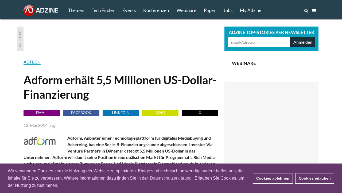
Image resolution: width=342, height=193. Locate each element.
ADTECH (32, 61)
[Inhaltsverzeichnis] (314, 10)
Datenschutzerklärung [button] (171, 178)
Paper (210, 10)
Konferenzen (156, 10)
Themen (76, 10)
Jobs (227, 10)
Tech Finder (103, 10)
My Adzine (250, 10)
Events (129, 10)
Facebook (81, 112)
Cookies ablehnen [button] (272, 178)
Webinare (186, 10)
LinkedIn (121, 112)
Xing (160, 112)
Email (41, 112)
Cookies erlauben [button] (315, 178)
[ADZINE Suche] (289, 10)
